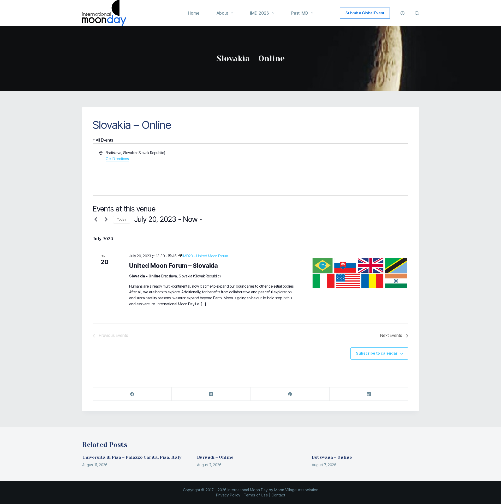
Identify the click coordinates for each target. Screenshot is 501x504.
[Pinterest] (290, 394)
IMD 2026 (259, 13)
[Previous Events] (96, 219)
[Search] (417, 13)
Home (194, 13)
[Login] (402, 13)
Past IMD (299, 13)
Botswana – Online (332, 457)
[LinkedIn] (369, 394)
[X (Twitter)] (211, 394)
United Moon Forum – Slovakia (173, 265)
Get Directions (117, 158)
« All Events (103, 140)
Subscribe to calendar (376, 353)
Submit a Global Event (364, 12)
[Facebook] (132, 394)
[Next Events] (106, 219)
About (222, 13)
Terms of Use (256, 495)
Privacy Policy (228, 495)
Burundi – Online (215, 457)
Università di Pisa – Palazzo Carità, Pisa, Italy (131, 457)
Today (121, 219)
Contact (278, 495)
